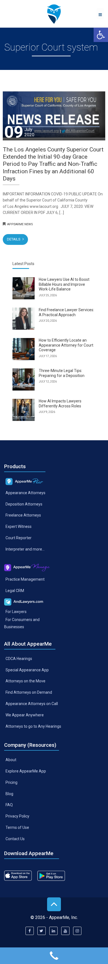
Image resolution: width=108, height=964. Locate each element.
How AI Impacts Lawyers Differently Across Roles (60, 403)
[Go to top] (54, 904)
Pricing (11, 782)
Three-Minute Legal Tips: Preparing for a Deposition (61, 373)
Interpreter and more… (25, 549)
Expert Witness (19, 526)
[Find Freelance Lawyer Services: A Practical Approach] (23, 319)
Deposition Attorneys (24, 504)
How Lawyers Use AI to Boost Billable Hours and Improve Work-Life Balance (64, 284)
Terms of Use (17, 827)
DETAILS (14, 239)
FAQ (9, 805)
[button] (101, 35)
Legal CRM (15, 590)
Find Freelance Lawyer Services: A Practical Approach (66, 312)
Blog (9, 793)
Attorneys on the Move (25, 681)
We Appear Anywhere (25, 715)
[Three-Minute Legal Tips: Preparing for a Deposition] (23, 379)
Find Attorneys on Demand (29, 692)
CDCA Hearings (19, 658)
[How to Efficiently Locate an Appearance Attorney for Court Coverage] (23, 349)
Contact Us (15, 839)
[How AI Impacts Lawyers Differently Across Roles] (23, 410)
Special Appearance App (27, 669)
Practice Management (25, 579)
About (11, 760)
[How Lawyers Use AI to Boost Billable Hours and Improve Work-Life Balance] (23, 288)
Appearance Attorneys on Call (32, 703)
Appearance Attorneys (25, 492)
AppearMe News (20, 224)
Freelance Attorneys (23, 515)
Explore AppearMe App (26, 771)
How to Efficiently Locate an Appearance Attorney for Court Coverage (66, 345)
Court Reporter (19, 538)
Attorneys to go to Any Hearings (33, 726)
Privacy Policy (17, 816)
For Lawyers (16, 611)
